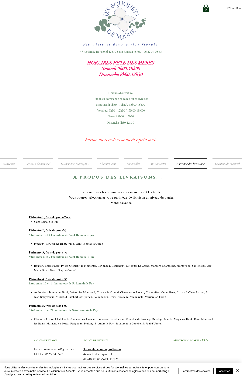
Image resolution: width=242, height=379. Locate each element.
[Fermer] (237, 371)
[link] (205, 8)
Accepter (224, 371)
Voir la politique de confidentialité (36, 374)
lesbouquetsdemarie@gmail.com (54, 349)
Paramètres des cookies (196, 371)
